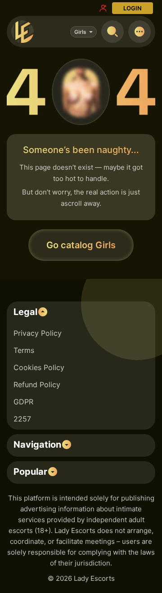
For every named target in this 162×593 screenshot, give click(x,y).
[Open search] (112, 31)
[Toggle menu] (139, 31)
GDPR (23, 401)
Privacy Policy (38, 333)
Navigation (37, 444)
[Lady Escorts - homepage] (22, 31)
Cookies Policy (39, 367)
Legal (25, 311)
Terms (24, 350)
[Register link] (103, 8)
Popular (30, 471)
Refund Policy (37, 384)
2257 (22, 418)
